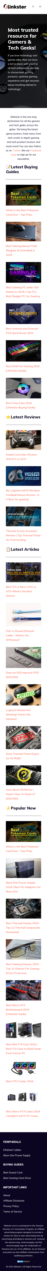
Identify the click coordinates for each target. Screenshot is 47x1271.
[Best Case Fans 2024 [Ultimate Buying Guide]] (23, 396)
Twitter (16, 150)
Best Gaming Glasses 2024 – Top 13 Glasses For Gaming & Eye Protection (23, 969)
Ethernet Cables (12, 1149)
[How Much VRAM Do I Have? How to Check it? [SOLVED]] (23, 782)
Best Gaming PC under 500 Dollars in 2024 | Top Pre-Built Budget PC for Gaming (23, 292)
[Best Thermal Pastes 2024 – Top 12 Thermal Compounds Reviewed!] (23, 916)
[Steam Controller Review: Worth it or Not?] (23, 447)
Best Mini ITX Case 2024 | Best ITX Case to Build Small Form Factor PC (23, 1049)
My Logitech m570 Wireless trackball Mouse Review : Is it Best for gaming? (23, 495)
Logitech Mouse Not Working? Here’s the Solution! (18, 714)
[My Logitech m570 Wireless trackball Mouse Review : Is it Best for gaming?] (23, 483)
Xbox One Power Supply (16, 1155)
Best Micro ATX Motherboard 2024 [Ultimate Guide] (17, 1010)
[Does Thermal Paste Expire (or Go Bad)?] (23, 747)
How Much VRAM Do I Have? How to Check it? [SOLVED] (20, 794)
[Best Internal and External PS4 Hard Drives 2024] (23, 321)
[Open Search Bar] (33, 6)
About (6, 1195)
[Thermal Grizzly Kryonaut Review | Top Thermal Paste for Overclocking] (23, 524)
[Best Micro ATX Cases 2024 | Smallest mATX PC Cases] (23, 1104)
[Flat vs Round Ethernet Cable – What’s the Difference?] (23, 624)
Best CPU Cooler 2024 (19, 1081)
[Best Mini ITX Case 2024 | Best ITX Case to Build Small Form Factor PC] (23, 1037)
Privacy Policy (11, 1206)
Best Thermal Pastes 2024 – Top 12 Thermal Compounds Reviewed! (23, 928)
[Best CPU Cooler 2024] (23, 1074)
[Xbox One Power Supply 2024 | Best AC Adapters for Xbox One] (23, 875)
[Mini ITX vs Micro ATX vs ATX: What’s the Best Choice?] (23, 580)
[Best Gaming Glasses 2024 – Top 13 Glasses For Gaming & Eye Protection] (23, 957)
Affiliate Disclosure (13, 1200)
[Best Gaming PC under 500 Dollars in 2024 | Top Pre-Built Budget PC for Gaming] (23, 280)
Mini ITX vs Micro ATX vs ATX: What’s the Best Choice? (21, 591)
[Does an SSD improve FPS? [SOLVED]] (23, 665)
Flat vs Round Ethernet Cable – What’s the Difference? (20, 635)
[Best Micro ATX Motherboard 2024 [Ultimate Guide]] (23, 998)
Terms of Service (12, 1211)
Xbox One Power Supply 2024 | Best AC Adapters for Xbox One (23, 887)
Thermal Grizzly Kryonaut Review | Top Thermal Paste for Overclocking (23, 535)
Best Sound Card (12, 1172)
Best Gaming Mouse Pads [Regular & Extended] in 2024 (21, 250)
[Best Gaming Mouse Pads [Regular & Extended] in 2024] (23, 239)
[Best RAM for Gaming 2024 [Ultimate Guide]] (23, 359)
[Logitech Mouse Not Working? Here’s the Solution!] (23, 703)
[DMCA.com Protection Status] (23, 1262)
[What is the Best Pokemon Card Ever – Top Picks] (23, 203)
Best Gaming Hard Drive (17, 1178)
